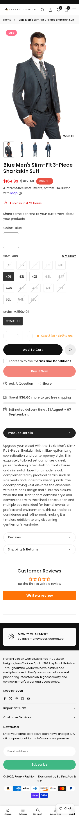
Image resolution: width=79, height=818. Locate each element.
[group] (39, 83)
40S (9, 276)
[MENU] (74, 9)
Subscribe (39, 764)
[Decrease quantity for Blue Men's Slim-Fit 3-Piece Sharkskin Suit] (8, 336)
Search (38, 814)
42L (21, 276)
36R (21, 265)
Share (47, 383)
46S (35, 288)
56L (33, 299)
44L (48, 276)
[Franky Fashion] (20, 9)
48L (48, 288)
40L (60, 265)
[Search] (43, 9)
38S (47, 265)
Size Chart (69, 256)
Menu (23, 814)
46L (22, 288)
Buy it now (39, 371)
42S (35, 276)
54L (20, 299)
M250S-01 (13, 321)
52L (8, 299)
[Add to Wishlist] (70, 349)
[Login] (50, 9)
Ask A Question (20, 383)
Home (7, 20)
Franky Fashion (13, 659)
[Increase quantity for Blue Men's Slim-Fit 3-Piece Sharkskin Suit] (27, 336)
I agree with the (40, 361)
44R (61, 276)
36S (34, 265)
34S (8, 265)
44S (9, 288)
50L (61, 288)
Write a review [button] (39, 595)
